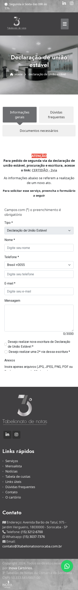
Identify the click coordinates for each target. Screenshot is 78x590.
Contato (11, 492)
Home (19, 74)
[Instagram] (71, 3)
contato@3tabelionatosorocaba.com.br (32, 546)
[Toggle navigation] (65, 24)
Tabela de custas (17, 476)
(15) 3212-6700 (32, 532)
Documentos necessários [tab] (39, 130)
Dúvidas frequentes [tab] (56, 114)
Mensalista (13, 466)
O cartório (13, 497)
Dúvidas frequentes (20, 487)
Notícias (11, 471)
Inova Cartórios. (21, 568)
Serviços (11, 461)
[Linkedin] (64, 3)
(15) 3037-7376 (34, 536)
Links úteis (13, 482)
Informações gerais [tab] (19, 114)
